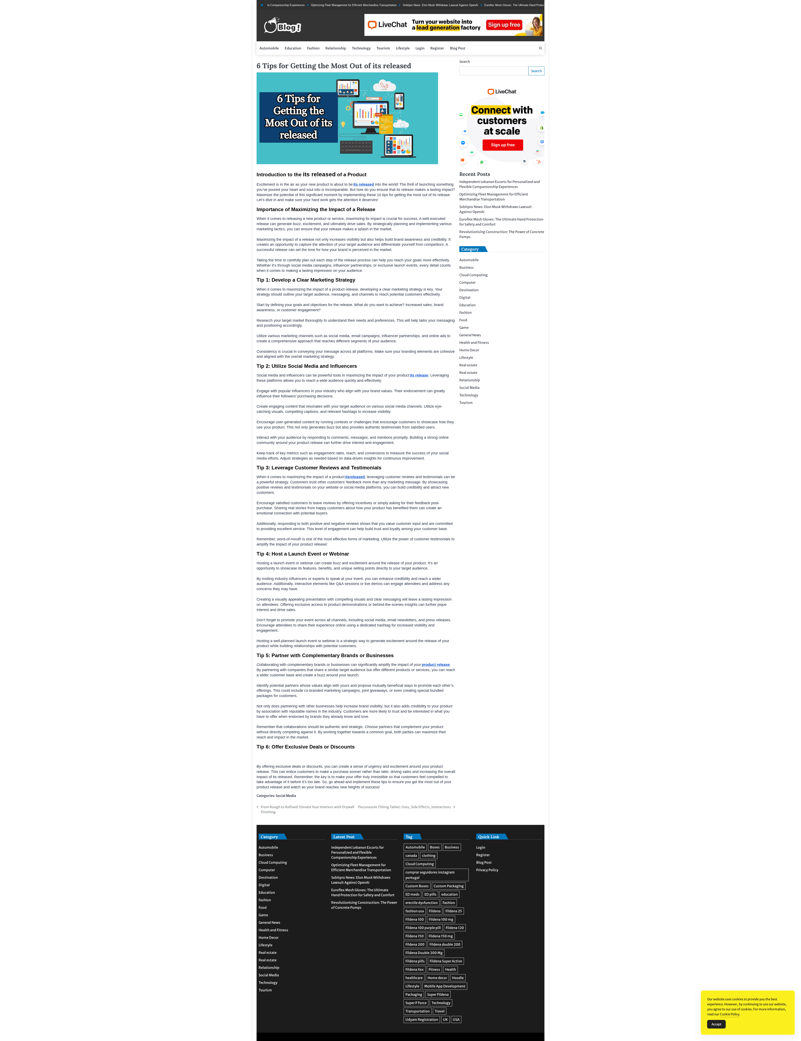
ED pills (430, 894)
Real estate (468, 365)
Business (466, 268)
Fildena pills (415, 961)
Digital (464, 298)
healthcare (414, 978)
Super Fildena (438, 994)
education (449, 894)
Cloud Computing (473, 275)
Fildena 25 (454, 911)
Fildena (435, 911)
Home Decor (469, 350)
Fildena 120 (455, 928)
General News (470, 335)
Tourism (383, 48)
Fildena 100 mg (441, 919)
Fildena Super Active (446, 961)
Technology (361, 48)
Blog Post (457, 48)
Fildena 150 (415, 936)
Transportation (418, 1011)
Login (420, 48)
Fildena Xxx (415, 969)
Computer (467, 283)
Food (463, 320)
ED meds (412, 894)
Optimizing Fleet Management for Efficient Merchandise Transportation (316, 5)
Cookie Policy (729, 1014)
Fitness (434, 969)
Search (464, 61)
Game (464, 328)
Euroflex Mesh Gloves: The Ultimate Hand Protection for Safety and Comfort (493, 5)
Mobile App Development (444, 986)
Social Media (286, 796)
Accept (716, 1024)
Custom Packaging (449, 886)
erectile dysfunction (422, 903)
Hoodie (458, 978)
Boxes (435, 847)
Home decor (437, 978)
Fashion (313, 48)
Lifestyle (403, 48)
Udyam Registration (422, 1019)
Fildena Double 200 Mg (424, 953)
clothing (429, 855)
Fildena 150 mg (441, 936)
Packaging (414, 994)
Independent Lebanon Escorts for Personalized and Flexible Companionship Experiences (357, 852)
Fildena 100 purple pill (423, 928)
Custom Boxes (417, 886)
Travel (440, 1011)
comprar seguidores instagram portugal (430, 875)
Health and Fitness (474, 343)
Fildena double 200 (444, 944)
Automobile (269, 48)
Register (437, 48)
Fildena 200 (415, 944)
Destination (469, 290)
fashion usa (415, 911)
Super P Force (416, 1003)
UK (445, 1019)
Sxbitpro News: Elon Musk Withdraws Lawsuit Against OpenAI (403, 5)
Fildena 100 (415, 919)
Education (293, 48)
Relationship (335, 48)
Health (450, 969)
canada (411, 855)
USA (456, 1019)
